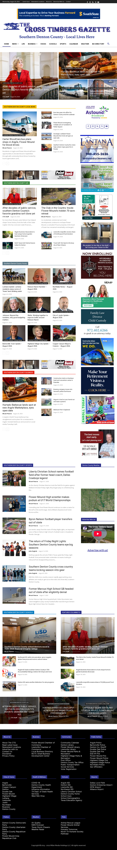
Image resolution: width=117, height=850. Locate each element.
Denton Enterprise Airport (101, 785)
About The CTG (9, 742)
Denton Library (67, 745)
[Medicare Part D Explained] (46, 412)
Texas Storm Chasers (41, 827)
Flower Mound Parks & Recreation (70, 752)
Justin (4, 802)
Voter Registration (68, 769)
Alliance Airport (97, 789)
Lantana (5, 798)
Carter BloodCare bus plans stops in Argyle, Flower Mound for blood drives (19, 142)
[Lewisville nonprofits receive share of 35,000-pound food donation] (46, 234)
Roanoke (6, 807)
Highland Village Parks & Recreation (71, 757)
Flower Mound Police (99, 758)
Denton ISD (66, 785)
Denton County (8, 809)
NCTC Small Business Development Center (41, 754)
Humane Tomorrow (69, 829)
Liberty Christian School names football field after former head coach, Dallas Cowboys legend (51, 475)
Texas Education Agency (71, 800)
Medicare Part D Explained (61, 410)
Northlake (6, 805)
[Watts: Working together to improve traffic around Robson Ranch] (39, 305)
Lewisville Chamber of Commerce (41, 748)
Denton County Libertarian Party (13, 828)
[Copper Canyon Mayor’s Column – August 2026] (64, 333)
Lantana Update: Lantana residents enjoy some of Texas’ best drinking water (12, 289)
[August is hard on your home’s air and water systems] (46, 402)
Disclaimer (6, 753)
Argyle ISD (65, 783)
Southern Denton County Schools (18, 612)
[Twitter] (95, 1)
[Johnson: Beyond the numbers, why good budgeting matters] (14, 305)
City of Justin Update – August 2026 (61, 316)
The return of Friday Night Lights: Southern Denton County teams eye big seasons (51, 544)
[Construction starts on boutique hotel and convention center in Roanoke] (102, 89)
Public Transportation (70, 764)
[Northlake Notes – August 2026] (64, 276)
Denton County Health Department (41, 786)
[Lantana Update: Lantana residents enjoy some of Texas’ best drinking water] (14, 276)
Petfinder (65, 834)
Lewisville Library (68, 749)
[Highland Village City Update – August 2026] (39, 333)
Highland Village (9, 796)
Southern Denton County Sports (18, 465)
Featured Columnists (71, 612)
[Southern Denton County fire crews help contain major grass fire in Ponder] (46, 147)
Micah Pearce (7, 148)
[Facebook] (87, 1)
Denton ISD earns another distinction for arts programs (36, 682)
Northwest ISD (67, 789)
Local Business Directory (42, 751)
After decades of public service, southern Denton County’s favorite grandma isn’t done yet (19, 210)
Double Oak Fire (97, 751)
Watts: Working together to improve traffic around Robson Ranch (38, 317)
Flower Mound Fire (98, 756)
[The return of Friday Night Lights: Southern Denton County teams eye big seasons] (14, 548)
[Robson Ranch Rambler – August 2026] (39, 276)
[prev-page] (4, 163)
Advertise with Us (10, 749)
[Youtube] (98, 1)
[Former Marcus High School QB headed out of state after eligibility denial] (14, 595)
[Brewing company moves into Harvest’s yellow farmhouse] (46, 392)
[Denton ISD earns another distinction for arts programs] (9, 686)
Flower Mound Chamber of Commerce (43, 743)
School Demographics (70, 798)
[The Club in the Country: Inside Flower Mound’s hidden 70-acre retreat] (58, 196)
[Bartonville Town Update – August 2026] (14, 333)
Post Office (65, 760)
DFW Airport (95, 787)
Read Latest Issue (9, 745)
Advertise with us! (98, 550)
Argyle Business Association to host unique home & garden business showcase (25, 234)
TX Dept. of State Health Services (42, 792)
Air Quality (36, 823)
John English (33, 551)
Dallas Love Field (97, 783)
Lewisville (6, 800)
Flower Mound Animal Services (70, 826)
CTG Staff (6, 216)
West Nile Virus (38, 796)
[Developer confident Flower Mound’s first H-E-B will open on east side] (46, 136)
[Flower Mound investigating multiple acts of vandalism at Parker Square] (46, 125)
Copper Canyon (9, 787)
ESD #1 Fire (95, 753)
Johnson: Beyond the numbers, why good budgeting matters (14, 317)
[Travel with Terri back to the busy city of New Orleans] (46, 245)
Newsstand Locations (11, 747)
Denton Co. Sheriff (98, 747)
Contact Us (7, 751)
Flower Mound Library (70, 747)
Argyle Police (95, 742)
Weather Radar (38, 829)
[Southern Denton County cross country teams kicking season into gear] (14, 573)
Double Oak (7, 791)
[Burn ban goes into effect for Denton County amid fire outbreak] (46, 115)
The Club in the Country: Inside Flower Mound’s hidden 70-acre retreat (58, 210)
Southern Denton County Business (72, 68)
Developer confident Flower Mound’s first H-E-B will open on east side (63, 136)
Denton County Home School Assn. (70, 795)
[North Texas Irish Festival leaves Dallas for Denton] (8, 245)
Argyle (5, 783)
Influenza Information (41, 789)
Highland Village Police (100, 762)
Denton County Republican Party (13, 832)
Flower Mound (8, 794)
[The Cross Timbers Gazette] (58, 30)
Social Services (67, 767)
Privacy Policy (8, 756)
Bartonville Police (97, 745)
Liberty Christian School (71, 791)
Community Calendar (70, 742)
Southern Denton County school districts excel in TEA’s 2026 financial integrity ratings (26, 648)
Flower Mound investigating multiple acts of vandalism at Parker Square (62, 125)
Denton (5, 789)
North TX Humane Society (72, 831)
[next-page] (7, 163)
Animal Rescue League (70, 823)
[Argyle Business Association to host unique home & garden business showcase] (8, 234)
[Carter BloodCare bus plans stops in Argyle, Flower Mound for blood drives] (73, 89)
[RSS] (93, 1)
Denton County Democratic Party (14, 824)
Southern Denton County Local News (73, 88)
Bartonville (7, 785)
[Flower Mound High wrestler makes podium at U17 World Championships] (14, 503)
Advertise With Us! (88, 519)
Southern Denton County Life (12, 83)
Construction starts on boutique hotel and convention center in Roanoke (63, 380)
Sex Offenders (96, 767)
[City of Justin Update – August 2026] (64, 305)
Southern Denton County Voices (15, 263)
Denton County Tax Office (72, 762)
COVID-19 (36, 783)
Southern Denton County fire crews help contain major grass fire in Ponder (64, 147)
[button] (108, 44)
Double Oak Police (98, 749)
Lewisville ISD (67, 787)
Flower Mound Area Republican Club (10, 837)
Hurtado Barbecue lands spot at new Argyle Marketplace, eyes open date (19, 407)
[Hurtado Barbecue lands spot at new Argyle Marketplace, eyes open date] (88, 65)
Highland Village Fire (99, 760)
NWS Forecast (38, 825)
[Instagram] (90, 1)
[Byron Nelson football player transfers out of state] (14, 526)
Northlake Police (97, 764)
